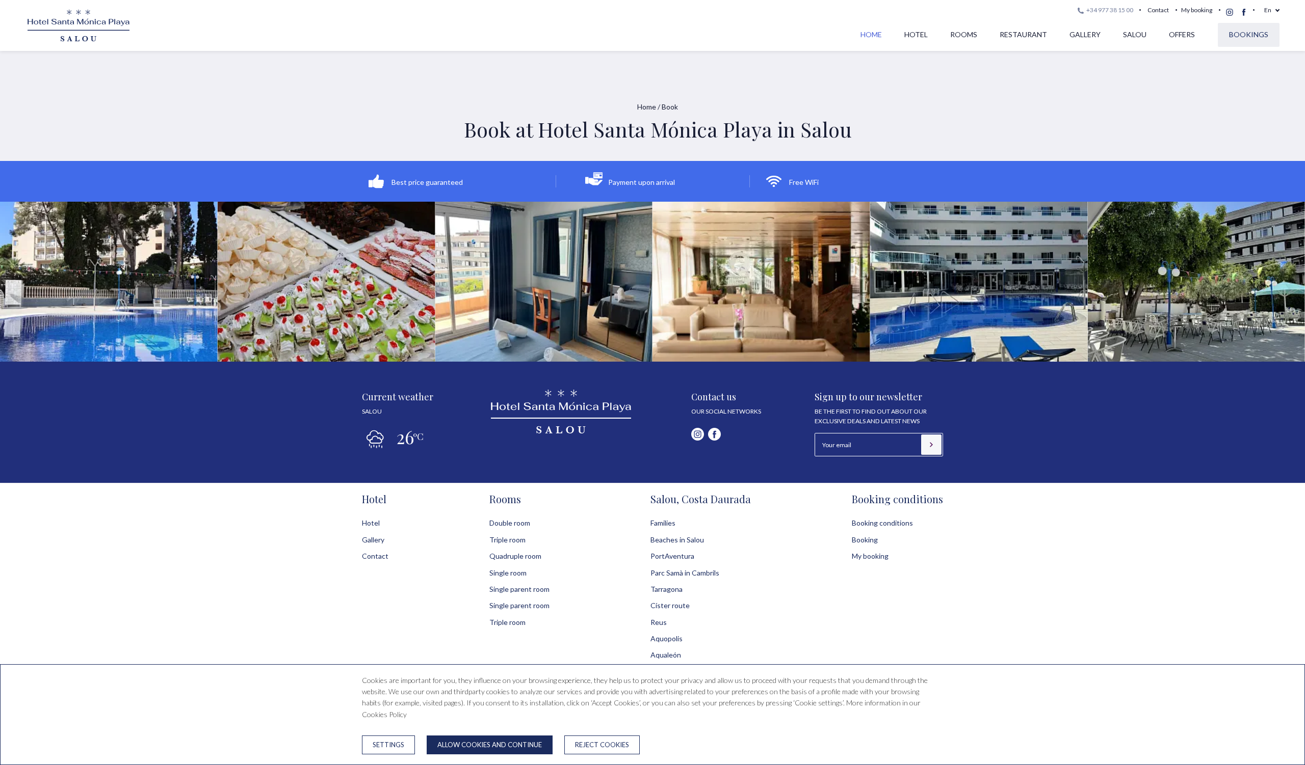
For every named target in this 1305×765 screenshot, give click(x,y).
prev (36, 277)
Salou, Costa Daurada (700, 499)
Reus (658, 622)
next (1268, 277)
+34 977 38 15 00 (1109, 10)
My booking (1196, 10)
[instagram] (1229, 12)
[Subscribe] (931, 444)
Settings (388, 745)
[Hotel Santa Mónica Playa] (78, 41)
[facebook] (1244, 12)
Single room (508, 572)
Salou (1134, 34)
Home (871, 34)
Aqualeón (665, 654)
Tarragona (666, 589)
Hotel (916, 34)
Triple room (507, 539)
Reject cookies (602, 745)
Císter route (670, 605)
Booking (865, 539)
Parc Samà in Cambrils (684, 572)
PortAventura (672, 556)
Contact (1158, 10)
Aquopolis (666, 638)
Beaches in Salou (677, 539)
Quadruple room (515, 556)
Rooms (963, 34)
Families (662, 522)
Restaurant (1023, 34)
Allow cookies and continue (489, 745)
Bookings (1248, 34)
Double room (509, 522)
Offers (1182, 34)
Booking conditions (897, 499)
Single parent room (519, 589)
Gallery (1085, 34)
